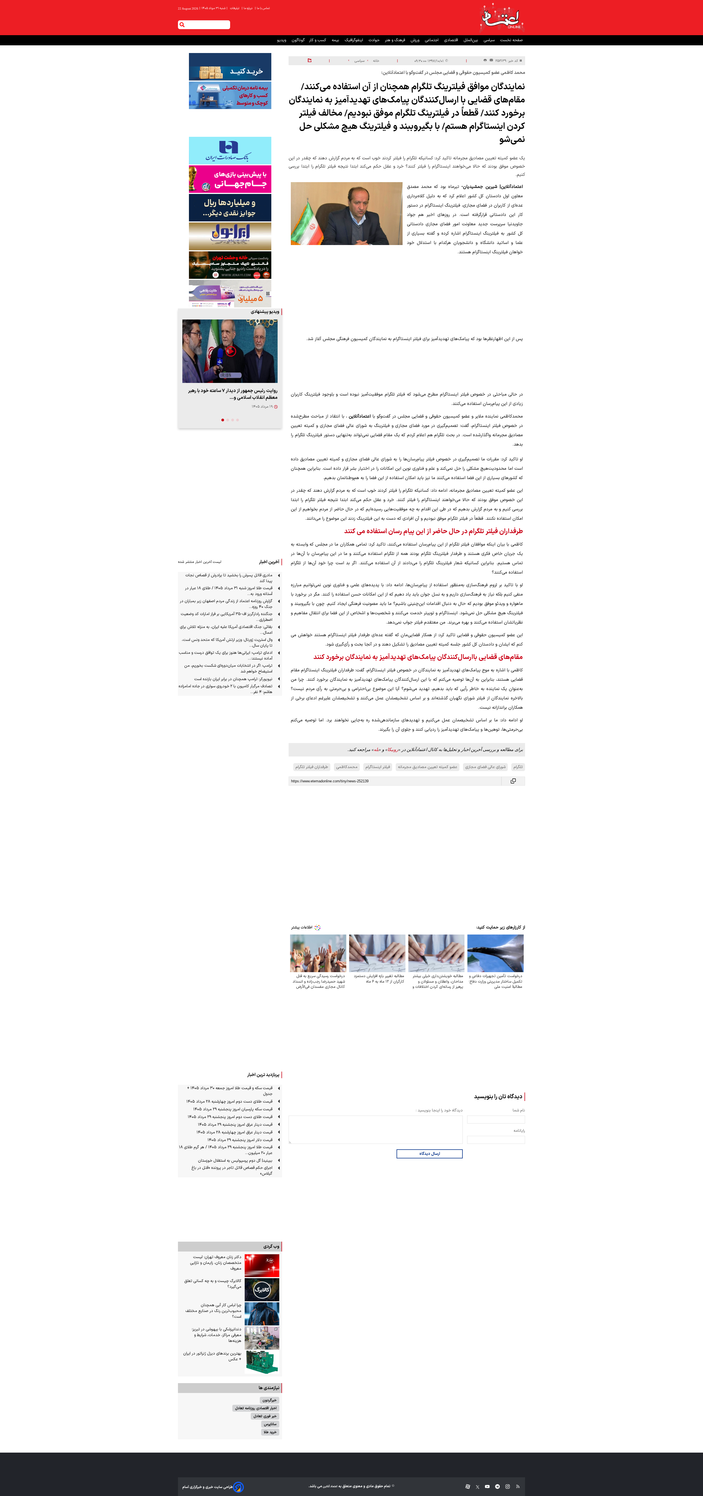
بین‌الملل (471, 40)
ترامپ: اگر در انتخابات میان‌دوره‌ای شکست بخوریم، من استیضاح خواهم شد (228, 668)
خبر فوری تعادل (265, 1416)
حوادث (375, 40)
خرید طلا (270, 1432)
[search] (182, 24)
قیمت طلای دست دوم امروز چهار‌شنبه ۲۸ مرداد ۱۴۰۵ (229, 1102)
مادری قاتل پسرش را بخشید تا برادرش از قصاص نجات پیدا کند (228, 578)
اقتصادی (451, 40)
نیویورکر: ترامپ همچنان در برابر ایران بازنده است (233, 679)
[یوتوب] (484, 1487)
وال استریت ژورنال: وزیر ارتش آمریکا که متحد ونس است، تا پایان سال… (227, 643)
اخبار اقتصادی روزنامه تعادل (256, 1408)
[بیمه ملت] (230, 95)
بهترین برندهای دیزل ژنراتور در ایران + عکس (212, 1356)
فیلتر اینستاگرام (378, 767)
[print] (485, 61)
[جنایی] (230, 265)
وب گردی (271, 1246)
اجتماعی (432, 40)
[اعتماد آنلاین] (501, 17)
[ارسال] (490, 61)
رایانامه (519, 1131)
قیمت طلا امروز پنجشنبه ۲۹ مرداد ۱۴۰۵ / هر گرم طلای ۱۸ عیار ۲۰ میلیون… (225, 1150)
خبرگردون (270, 1400)
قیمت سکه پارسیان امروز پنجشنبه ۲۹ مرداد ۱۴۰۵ (232, 1109)
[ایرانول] (230, 236)
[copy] (513, 781)
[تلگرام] (495, 1487)
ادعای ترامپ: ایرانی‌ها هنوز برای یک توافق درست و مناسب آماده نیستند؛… (225, 655)
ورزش (415, 40)
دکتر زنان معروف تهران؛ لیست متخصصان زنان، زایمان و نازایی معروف (215, 1263)
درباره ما (247, 8)
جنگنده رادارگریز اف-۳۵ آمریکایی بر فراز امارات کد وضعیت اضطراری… (226, 617)
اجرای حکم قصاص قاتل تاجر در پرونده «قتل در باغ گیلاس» (231, 1171)
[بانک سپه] (230, 207)
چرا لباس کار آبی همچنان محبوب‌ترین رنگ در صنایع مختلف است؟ (213, 1311)
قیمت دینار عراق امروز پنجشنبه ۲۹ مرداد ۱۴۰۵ (235, 1125)
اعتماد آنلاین (329, 1486)
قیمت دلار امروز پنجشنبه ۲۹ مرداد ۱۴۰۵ (240, 1140)
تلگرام (518, 767)
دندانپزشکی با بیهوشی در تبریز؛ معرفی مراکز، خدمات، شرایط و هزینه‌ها (216, 1335)
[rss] (515, 1487)
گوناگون (298, 40)
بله (376, 749)
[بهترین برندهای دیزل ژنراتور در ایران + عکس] (262, 1362)
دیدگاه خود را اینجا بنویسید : (439, 1110)
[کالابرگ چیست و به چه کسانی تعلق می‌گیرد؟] (262, 1289)
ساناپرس (270, 1424)
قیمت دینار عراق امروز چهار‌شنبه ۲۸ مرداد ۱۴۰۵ (234, 1132)
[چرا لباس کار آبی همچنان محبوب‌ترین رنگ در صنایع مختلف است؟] (262, 1313)
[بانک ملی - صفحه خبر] (230, 66)
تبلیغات (235, 8)
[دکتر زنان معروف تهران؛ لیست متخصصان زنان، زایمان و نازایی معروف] (262, 1265)
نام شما (519, 1110)
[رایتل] (230, 179)
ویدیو (282, 40)
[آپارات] (465, 1487)
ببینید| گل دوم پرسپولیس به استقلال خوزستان (235, 1161)
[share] (309, 61)
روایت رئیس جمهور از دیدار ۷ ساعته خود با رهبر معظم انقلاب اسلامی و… (233, 394)
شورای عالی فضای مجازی (485, 767)
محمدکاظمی (347, 767)
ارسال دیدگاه (429, 1154)
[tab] (237, 420)
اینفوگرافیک (354, 40)
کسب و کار (318, 40)
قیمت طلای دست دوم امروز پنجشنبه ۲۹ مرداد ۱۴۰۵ (230, 1117)
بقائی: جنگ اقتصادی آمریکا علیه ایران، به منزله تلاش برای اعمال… (226, 630)
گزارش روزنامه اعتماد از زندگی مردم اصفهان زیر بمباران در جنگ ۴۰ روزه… (226, 604)
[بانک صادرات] (230, 150)
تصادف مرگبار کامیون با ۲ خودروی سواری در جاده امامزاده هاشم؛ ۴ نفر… (225, 689)
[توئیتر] (474, 1487)
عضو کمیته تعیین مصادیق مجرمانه (427, 767)
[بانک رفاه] (230, 293)
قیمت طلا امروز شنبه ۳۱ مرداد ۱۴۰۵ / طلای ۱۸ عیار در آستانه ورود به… (228, 591)
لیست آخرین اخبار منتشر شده (199, 562)
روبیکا (392, 749)
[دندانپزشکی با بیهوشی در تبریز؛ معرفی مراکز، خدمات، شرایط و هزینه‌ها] (262, 1338)
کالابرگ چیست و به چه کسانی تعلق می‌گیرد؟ (212, 1284)
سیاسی (490, 40)
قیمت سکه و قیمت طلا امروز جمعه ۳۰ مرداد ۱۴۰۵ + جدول (229, 1091)
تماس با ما (262, 8)
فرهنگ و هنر (395, 40)
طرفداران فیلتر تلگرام (311, 767)
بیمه (336, 40)
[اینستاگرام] (505, 1487)
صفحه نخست (511, 40)
